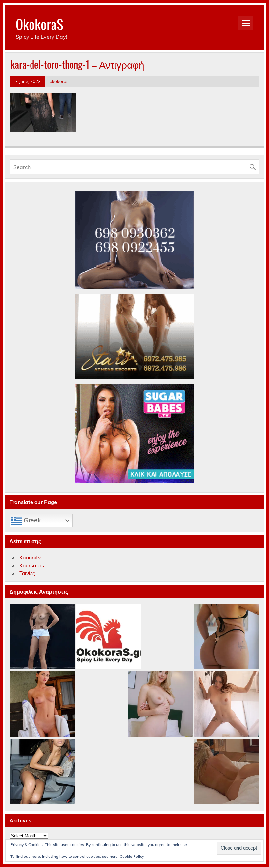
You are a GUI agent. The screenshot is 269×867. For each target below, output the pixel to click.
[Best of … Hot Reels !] (108, 637)
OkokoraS (39, 23)
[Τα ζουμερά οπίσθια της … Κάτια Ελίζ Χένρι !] (226, 637)
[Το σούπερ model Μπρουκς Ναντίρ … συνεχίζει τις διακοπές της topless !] (42, 637)
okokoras (59, 81)
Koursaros (31, 565)
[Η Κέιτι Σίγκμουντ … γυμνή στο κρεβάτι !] (226, 772)
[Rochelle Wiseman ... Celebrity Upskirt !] (42, 772)
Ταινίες (27, 573)
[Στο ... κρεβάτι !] (160, 704)
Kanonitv (30, 557)
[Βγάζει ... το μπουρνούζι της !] (42, 704)
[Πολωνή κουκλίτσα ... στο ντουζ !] (226, 704)
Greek (31, 520)
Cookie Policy (132, 856)
